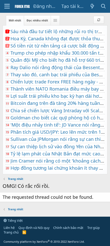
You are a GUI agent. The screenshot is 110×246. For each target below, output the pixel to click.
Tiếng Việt (15, 220)
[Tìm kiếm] (103, 6)
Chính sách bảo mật (68, 227)
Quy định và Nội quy (34, 227)
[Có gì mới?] (92, 6)
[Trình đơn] (7, 6)
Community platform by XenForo (44, 241)
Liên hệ (9, 227)
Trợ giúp (93, 227)
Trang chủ (11, 232)
